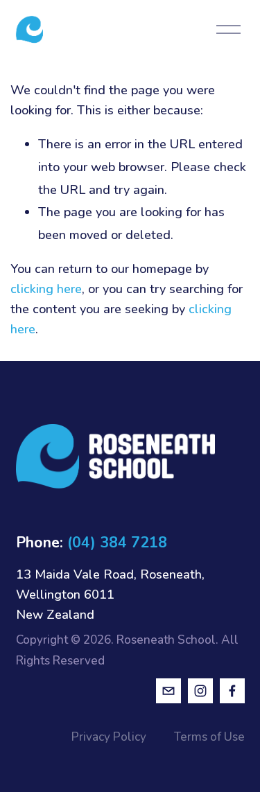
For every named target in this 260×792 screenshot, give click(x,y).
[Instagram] (200, 690)
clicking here (46, 289)
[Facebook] (232, 690)
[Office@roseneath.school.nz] (168, 690)
